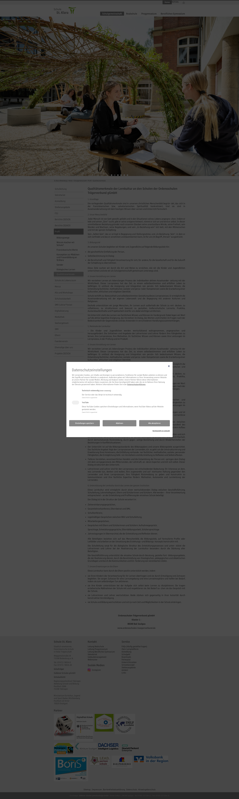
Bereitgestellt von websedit (161, 431)
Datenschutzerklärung (136, 384)
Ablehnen (119, 423)
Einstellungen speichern (84, 423)
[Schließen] (169, 366)
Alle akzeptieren (154, 423)
